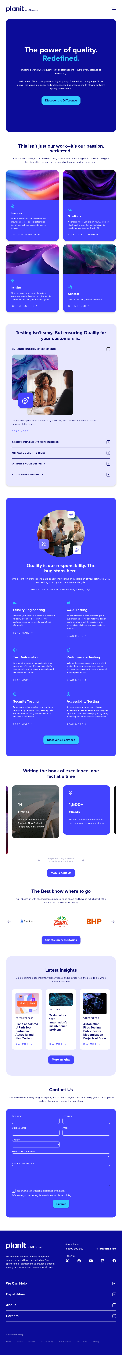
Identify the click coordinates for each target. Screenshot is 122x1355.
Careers (12, 1316)
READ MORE (21, 633)
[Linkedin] (102, 1261)
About (11, 1305)
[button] (39, 860)
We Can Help (16, 1283)
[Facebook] (114, 1261)
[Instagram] (79, 1261)
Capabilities (15, 1294)
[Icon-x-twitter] (67, 1261)
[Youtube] (91, 1261)
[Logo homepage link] (24, 1245)
